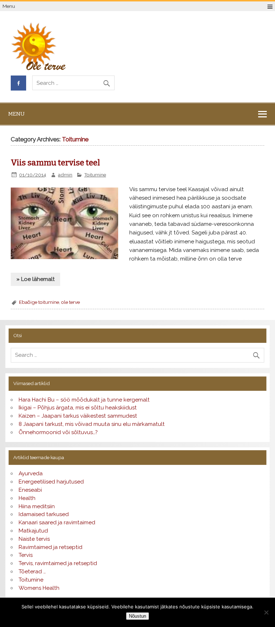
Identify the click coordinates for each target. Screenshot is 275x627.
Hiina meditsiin (37, 506)
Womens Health (39, 588)
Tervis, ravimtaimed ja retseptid (58, 563)
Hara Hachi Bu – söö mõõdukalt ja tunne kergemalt (84, 400)
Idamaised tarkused (44, 514)
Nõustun (137, 616)
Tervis (26, 555)
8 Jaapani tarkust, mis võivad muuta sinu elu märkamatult (92, 424)
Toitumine (95, 175)
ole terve (70, 302)
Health (27, 498)
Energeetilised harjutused (51, 481)
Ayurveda (31, 473)
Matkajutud (33, 531)
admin (65, 175)
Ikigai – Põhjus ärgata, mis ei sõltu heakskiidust (78, 407)
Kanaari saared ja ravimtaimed (57, 522)
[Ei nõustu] (266, 612)
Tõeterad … (32, 571)
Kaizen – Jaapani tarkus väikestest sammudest (78, 416)
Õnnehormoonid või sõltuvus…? (58, 432)
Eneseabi (30, 490)
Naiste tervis (34, 539)
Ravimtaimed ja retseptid (50, 547)
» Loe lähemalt (35, 279)
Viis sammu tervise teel (55, 162)
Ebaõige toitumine (39, 302)
